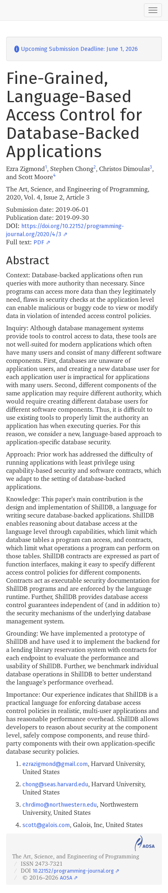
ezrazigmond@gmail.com (55, 764)
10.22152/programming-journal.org (73, 871)
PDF (38, 242)
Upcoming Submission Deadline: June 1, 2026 (76, 49)
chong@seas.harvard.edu (55, 784)
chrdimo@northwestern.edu (59, 804)
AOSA (66, 878)
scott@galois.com (46, 825)
